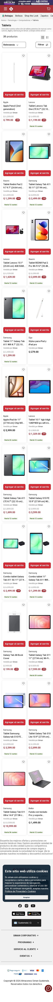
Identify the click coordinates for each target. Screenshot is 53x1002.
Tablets (35, 20)
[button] (5, 9)
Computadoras (24, 20)
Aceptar (26, 897)
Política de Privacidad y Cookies (20, 891)
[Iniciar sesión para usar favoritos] (23, 56)
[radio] (43, 37)
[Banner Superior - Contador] (26, 2)
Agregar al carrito (14, 94)
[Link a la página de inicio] (3, 20)
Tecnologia (12, 20)
